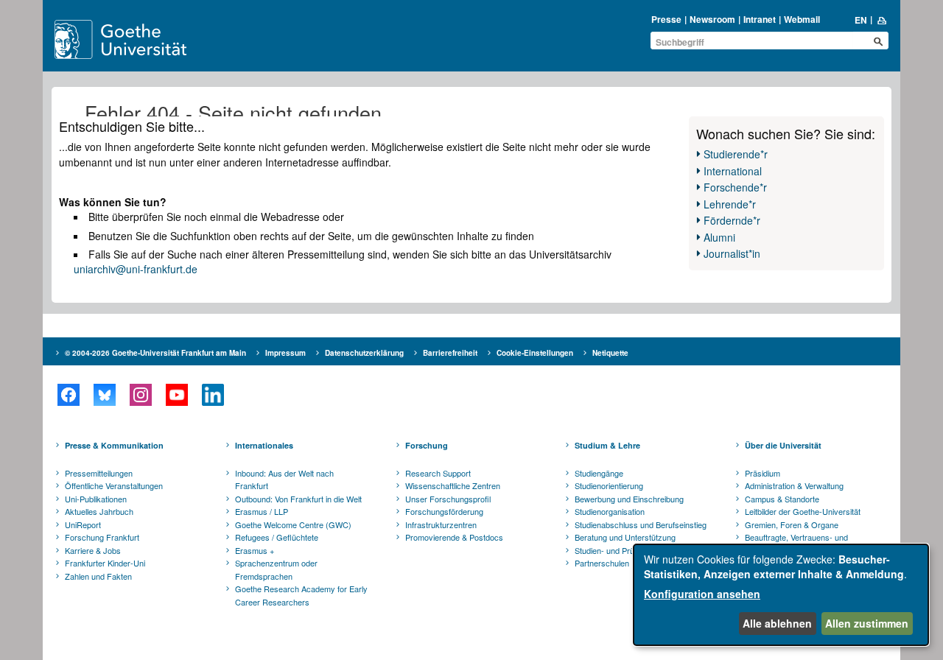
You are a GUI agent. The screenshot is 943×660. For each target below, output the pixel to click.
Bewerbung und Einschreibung (629, 499)
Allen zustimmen (866, 623)
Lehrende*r (730, 204)
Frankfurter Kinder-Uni (105, 563)
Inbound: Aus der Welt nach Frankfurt (284, 479)
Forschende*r (735, 187)
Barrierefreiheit (450, 353)
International (733, 171)
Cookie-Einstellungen (535, 353)
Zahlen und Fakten (98, 576)
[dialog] (781, 594)
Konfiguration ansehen (702, 593)
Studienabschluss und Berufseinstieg (641, 524)
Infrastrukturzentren (441, 524)
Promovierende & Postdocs (454, 537)
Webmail (802, 19)
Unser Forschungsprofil (448, 499)
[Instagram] (140, 395)
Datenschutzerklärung (364, 353)
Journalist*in (732, 253)
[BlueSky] (104, 395)
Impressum (285, 353)
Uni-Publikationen (96, 499)
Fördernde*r (732, 220)
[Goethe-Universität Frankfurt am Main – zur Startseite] (138, 39)
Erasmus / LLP (261, 511)
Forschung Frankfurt (102, 537)
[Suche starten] (878, 41)
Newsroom (712, 19)
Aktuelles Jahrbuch (99, 511)
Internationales (264, 445)
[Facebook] (68, 395)
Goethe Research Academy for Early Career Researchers (301, 595)
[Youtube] (176, 395)
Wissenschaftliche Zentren (452, 485)
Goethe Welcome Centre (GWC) (293, 524)
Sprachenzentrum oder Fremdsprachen (276, 569)
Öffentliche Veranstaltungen (114, 485)
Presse (666, 19)
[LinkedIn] (212, 395)
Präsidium (762, 473)
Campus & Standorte (782, 499)
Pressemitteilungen (99, 473)
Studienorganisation (610, 511)
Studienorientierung (609, 485)
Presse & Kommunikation (114, 445)
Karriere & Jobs (93, 550)
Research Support (438, 473)
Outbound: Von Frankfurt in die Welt (298, 499)
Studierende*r (736, 154)
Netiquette (610, 353)
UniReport (83, 524)
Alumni (719, 237)
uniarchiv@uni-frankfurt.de (135, 268)
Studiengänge (599, 473)
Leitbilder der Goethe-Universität (802, 511)
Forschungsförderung (444, 511)
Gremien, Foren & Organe (791, 524)
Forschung (426, 445)
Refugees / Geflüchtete (276, 537)
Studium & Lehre (607, 445)
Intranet (759, 19)
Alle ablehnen (777, 623)
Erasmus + (254, 550)
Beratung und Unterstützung (625, 537)
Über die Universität (783, 445)
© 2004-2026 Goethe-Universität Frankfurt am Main (155, 353)
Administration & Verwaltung (794, 485)
